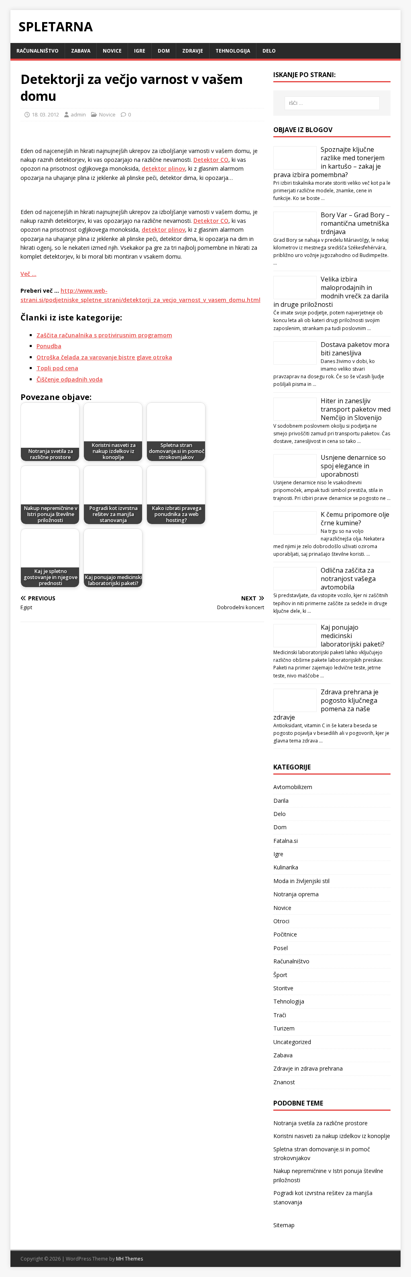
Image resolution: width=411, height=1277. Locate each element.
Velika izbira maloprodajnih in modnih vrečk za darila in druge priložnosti (331, 292)
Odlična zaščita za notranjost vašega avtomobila (348, 579)
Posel (280, 948)
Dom (164, 50)
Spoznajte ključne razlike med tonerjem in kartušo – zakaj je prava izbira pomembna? (329, 162)
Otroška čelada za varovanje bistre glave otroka (104, 357)
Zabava (80, 50)
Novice (112, 50)
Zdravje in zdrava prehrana (308, 1068)
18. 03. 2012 (45, 114)
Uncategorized (292, 1042)
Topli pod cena (57, 368)
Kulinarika (285, 867)
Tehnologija (233, 50)
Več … (28, 273)
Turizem (284, 1028)
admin (78, 114)
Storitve (283, 988)
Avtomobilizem (292, 787)
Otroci (281, 921)
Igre (139, 50)
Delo (269, 50)
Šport (280, 975)
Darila (281, 800)
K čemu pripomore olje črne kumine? (355, 518)
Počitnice (285, 934)
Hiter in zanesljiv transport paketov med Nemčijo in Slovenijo (356, 409)
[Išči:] (332, 103)
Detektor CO (210, 159)
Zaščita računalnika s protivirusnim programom (104, 335)
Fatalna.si (285, 841)
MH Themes (129, 1258)
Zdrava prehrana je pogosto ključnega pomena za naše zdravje (325, 704)
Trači (279, 1015)
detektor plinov (163, 168)
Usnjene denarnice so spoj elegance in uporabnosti (353, 466)
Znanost (284, 1082)
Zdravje (192, 50)
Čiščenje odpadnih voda (70, 379)
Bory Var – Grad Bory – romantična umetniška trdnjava (355, 223)
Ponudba (49, 346)
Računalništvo (37, 50)
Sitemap (284, 1225)
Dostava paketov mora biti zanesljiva (355, 348)
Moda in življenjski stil (301, 881)
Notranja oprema (296, 894)
